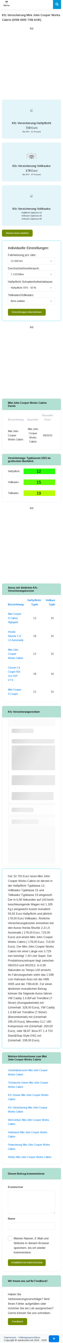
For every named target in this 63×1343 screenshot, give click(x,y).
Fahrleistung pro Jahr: (22, 255)
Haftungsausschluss (29, 1337)
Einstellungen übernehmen (27, 312)
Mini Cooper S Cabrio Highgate (14, 618)
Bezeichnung (16, 604)
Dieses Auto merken (17, 233)
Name (11, 1218)
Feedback (17, 1321)
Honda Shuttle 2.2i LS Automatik (15, 636)
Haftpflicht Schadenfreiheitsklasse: (30, 281)
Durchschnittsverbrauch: (24, 268)
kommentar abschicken (26, 1262)
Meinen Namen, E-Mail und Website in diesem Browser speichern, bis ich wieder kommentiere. (31, 1245)
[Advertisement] (31, 62)
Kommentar (15, 1187)
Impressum (10, 1337)
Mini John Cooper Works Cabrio (15, 653)
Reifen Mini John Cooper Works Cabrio (29, 1157)
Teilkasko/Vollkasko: (21, 295)
